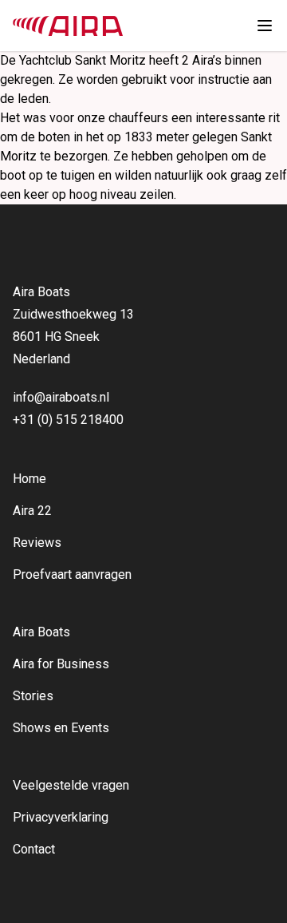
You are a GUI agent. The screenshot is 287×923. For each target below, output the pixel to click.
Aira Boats (41, 632)
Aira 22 (32, 510)
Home (29, 478)
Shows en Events (61, 727)
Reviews (37, 542)
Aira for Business (61, 663)
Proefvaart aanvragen (72, 574)
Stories (33, 695)
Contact (34, 849)
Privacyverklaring (60, 817)
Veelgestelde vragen (71, 785)
